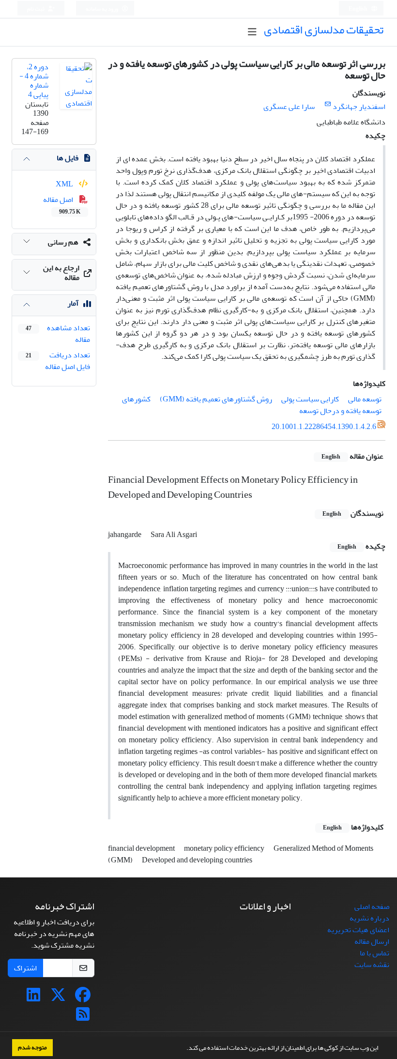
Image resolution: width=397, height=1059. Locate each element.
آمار (72, 303)
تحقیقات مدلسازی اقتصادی (323, 29)
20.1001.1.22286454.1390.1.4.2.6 (324, 426)
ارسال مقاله (371, 941)
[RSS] (82, 1017)
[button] (184, 1048)
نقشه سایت (371, 964)
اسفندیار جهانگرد (359, 106)
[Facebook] (82, 998)
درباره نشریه (369, 918)
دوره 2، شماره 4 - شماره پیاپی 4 (33, 81)
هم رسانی (63, 242)
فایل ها (67, 158)
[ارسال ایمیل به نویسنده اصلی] (327, 104)
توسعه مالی (365, 399)
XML (65, 184)
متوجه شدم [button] (32, 1047)
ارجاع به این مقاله (61, 272)
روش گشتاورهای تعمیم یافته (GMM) (216, 399)
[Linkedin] (33, 998)
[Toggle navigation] (252, 32)
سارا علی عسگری (289, 106)
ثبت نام (36, 9)
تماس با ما (374, 953)
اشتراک (25, 968)
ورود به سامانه (102, 9)
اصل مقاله (61, 204)
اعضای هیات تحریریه (358, 929)
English (358, 9)
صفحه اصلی (371, 906)
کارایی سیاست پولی (310, 399)
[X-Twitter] (58, 998)
